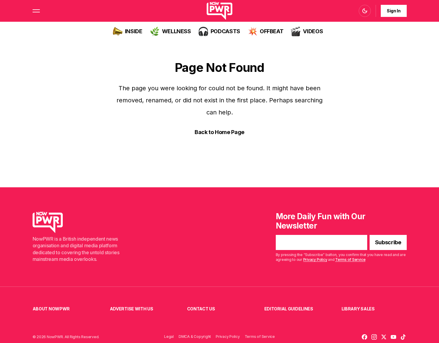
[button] (36, 11)
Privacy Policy (315, 259)
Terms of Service (350, 259)
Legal (169, 336)
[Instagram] (374, 337)
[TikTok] (403, 337)
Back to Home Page (219, 132)
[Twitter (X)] (384, 337)
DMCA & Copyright (195, 336)
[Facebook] (364, 337)
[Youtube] (393, 337)
